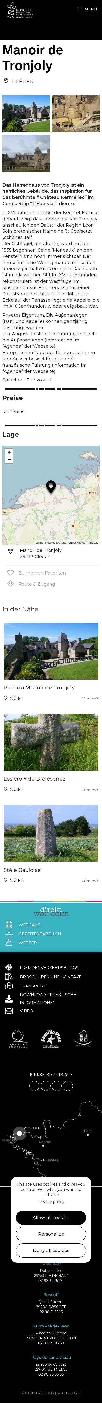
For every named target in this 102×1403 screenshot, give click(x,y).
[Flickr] (68, 1086)
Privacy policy (51, 1201)
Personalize (51, 1234)
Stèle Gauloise (22, 870)
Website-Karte (69, 1393)
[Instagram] (46, 1086)
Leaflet (40, 542)
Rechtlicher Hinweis (37, 1393)
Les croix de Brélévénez (34, 779)
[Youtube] (57, 1086)
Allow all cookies (51, 1217)
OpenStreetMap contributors (79, 542)
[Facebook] (34, 1086)
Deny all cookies (51, 1250)
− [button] (9, 459)
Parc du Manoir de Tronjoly (39, 687)
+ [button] (9, 452)
